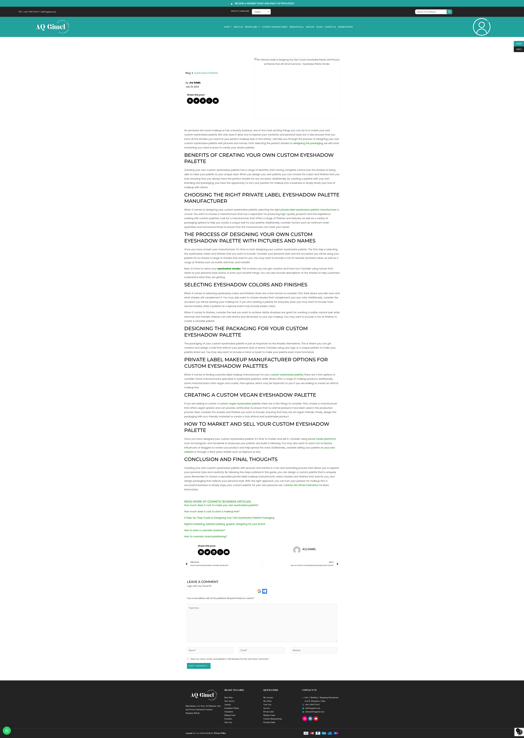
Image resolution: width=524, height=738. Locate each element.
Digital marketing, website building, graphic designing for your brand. (225, 524)
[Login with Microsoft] (264, 591)
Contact (288, 485)
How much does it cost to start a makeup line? (211, 511)
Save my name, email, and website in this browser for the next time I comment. (230, 659)
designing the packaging (308, 143)
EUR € (518, 43)
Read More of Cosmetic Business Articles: (217, 501)
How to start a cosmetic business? (204, 530)
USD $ (518, 49)
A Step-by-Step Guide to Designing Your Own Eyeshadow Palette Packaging (229, 517)
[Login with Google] (259, 591)
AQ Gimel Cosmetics (306, 485)
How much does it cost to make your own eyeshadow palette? (221, 505)
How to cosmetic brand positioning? (205, 536)
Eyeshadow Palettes (206, 73)
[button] (190, 101)
